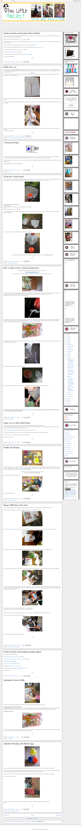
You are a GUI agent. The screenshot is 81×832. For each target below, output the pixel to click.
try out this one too (39, 47)
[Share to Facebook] (27, 61)
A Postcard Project (11, 142)
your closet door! (22, 39)
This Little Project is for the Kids (16, 137)
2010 (67, 342)
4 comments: (18, 498)
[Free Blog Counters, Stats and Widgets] (43, 821)
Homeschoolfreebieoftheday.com (22, 668)
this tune (25, 608)
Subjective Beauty (71, 476)
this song (24, 98)
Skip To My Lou (68, 447)
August (68, 351)
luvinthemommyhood (23, 432)
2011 (67, 341)
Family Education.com (8, 434)
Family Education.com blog (27, 409)
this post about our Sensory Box (34, 321)
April (68, 358)
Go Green (8, 263)
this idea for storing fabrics (34, 41)
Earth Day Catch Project (14, 176)
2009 (67, 398)
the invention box (46, 180)
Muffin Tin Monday (12, 447)
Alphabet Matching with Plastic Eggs (19, 743)
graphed (6, 549)
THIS (24, 47)
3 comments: (17, 261)
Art (7, 137)
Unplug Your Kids (68, 453)
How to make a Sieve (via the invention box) (21, 267)
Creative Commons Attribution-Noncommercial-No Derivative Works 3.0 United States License (71, 493)
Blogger (46, 829)
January (69, 396)
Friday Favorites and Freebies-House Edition (22, 33)
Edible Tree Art (10, 67)
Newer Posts (6, 815)
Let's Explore (67, 441)
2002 (67, 401)
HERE (49, 294)
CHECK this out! (20, 49)
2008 (67, 400)
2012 (67, 339)
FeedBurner (73, 107)
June (68, 354)
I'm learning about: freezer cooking (14, 665)
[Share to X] (26, 61)
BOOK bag (11, 661)
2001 (67, 403)
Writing (8, 171)
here (15, 160)
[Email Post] (21, 61)
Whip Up (66, 455)
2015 (67, 334)
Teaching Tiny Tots (68, 451)
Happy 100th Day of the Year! (16, 505)
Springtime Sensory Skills (14, 680)
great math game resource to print (10, 656)
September (69, 349)
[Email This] (23, 61)
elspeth (67, 419)
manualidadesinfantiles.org (12, 430)
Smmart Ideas (68, 449)
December (69, 344)
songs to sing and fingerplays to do (11, 663)
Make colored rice (7, 729)
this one (25, 45)
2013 (67, 337)
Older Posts (58, 815)
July (68, 353)
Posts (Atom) (34, 818)
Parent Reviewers (68, 443)
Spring (10, 738)
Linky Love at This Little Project (17, 422)
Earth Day (8, 419)
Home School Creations (69, 436)
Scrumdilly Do (67, 445)
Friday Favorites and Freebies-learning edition (22, 651)
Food (9, 137)
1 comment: (17, 61)
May (68, 356)
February (69, 394)
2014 (67, 336)
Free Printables (68, 434)
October (69, 347)
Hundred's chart (8, 612)
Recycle (12, 263)
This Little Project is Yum (27, 137)
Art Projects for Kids (69, 430)
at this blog (21, 468)
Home (32, 815)
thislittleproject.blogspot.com (70, 496)
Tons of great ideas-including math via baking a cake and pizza (15, 659)
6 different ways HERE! (28, 54)
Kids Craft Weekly (68, 439)
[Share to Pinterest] (28, 61)
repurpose (16, 263)
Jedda (67, 417)
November (69, 346)
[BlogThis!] (25, 61)
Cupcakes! (67, 432)
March (68, 392)
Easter (8, 738)
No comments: (18, 136)
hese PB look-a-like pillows (12, 51)
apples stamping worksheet (10, 529)
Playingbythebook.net (33, 156)
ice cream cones (31, 509)
